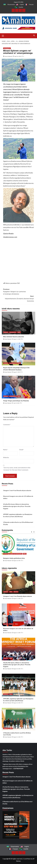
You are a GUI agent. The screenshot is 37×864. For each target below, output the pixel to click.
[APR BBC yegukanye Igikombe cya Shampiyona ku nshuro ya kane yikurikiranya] (18, 685)
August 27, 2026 (16, 598)
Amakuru (6, 332)
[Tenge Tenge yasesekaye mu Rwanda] (18, 387)
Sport (11, 694)
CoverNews (27, 859)
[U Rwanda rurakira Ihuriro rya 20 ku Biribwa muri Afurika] (18, 719)
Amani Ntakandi (8, 56)
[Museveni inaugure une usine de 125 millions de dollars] (18, 615)
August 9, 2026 (16, 372)
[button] (3, 35)
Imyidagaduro (7, 48)
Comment (7, 424)
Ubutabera (6, 553)
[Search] (34, 35)
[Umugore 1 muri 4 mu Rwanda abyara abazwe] (18, 582)
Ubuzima (16, 591)
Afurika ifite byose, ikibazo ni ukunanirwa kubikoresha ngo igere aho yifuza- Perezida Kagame (16, 506)
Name (5, 449)
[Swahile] (23, 10)
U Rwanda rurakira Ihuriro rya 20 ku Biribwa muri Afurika (18, 523)
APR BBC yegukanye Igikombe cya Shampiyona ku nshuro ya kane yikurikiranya (17, 515)
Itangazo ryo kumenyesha (23, 551)
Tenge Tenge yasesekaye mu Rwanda (16, 401)
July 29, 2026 (16, 403)
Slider (19, 332)
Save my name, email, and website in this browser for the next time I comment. (17, 469)
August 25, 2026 (16, 668)
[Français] (20, 10)
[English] (16, 10)
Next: (19, 298)
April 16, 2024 (17, 56)
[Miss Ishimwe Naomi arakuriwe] (18, 323)
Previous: (14, 292)
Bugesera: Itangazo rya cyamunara (15, 558)
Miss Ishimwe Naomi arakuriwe (13, 336)
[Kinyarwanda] (13, 10)
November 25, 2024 (17, 560)
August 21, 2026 (16, 737)
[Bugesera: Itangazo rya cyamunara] (18, 544)
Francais (12, 624)
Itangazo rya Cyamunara (9, 551)
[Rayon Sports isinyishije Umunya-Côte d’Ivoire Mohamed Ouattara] (18, 354)
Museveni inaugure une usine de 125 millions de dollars (18, 497)
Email (21, 449)
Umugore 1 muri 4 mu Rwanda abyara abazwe (17, 490)
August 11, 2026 (16, 339)
